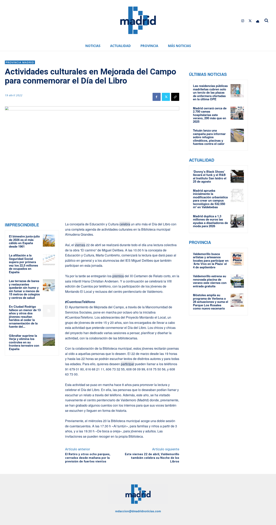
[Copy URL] (175, 97)
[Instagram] (242, 21)
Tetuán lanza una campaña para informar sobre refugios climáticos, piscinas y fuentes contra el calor (209, 137)
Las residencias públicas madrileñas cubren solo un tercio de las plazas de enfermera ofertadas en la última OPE (210, 92)
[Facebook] (157, 97)
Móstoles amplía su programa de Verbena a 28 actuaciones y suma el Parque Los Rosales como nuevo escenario (210, 302)
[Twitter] (250, 21)
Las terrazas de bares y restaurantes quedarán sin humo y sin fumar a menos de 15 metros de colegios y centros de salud (24, 289)
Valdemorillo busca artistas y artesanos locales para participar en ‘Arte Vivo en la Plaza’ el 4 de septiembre (211, 260)
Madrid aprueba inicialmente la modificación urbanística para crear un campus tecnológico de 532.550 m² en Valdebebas (210, 198)
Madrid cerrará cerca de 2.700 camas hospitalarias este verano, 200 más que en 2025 (209, 115)
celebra (124, 224)
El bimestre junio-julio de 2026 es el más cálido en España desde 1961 (24, 241)
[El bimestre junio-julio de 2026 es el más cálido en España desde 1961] (49, 241)
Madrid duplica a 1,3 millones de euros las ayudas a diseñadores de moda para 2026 (210, 221)
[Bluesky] (257, 21)
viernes (80, 245)
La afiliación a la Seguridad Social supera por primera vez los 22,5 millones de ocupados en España (23, 263)
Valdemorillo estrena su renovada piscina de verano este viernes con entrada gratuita (209, 281)
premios (118, 276)
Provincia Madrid (20, 62)
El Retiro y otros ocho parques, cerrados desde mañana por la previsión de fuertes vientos (87, 457)
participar (127, 364)
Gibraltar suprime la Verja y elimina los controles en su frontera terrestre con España (24, 342)
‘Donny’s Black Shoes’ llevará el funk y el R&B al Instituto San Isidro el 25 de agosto (209, 176)
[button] (266, 20)
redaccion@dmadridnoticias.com (138, 511)
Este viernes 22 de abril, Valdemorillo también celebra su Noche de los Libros (152, 457)
